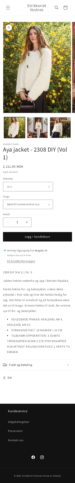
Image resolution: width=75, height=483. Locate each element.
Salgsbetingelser (19, 422)
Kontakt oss (16, 440)
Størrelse (8, 178)
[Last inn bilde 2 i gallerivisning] (37, 127)
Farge (6, 196)
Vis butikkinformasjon (21, 261)
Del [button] (10, 377)
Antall (6, 214)
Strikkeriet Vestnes (32, 475)
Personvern (15, 431)
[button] (8, 7)
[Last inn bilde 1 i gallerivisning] (14, 127)
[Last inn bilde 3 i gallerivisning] (60, 127)
